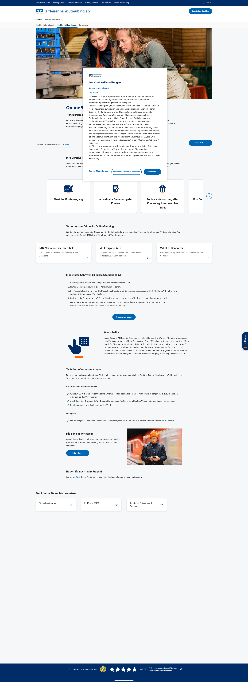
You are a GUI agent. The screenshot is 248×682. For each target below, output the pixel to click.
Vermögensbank (59, 3)
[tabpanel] (68, 196)
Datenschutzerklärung (98, 88)
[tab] (39, 19)
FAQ (78, 477)
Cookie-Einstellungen (99, 171)
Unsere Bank (106, 3)
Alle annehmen (152, 172)
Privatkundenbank (43, 3)
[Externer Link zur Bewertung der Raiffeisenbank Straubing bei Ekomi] (181, 669)
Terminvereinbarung (121, 3)
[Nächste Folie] (209, 196)
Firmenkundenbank (75, 3)
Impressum (93, 92)
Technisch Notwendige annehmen (126, 172)
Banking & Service (92, 3)
